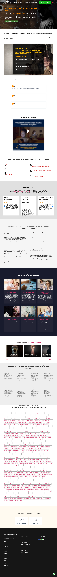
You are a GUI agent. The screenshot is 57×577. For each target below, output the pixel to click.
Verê (9, 463)
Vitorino (37, 463)
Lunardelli (12, 478)
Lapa (44, 418)
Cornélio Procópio (49, 418)
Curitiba (5, 413)
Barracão (34, 452)
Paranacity (19, 448)
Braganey (47, 472)
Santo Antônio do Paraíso (27, 498)
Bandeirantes (39, 424)
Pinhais (5, 563)
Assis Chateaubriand (47, 422)
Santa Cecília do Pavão (28, 489)
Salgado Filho (32, 487)
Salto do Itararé (34, 476)
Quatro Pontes (39, 483)
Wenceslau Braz (19, 431)
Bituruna (31, 435)
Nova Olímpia (50, 468)
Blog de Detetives (12, 40)
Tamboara (50, 474)
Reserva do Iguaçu (11, 459)
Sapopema (6, 465)
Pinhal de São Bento (19, 494)
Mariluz (31, 452)
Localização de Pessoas (25, 546)
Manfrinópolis (10, 496)
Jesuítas (33, 457)
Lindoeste (34, 478)
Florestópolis (12, 452)
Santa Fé (20, 446)
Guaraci (30, 472)
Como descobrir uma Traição (45, 2)
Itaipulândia (42, 448)
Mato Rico (6, 491)
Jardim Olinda (19, 500)
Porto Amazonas (7, 478)
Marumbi (29, 478)
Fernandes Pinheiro (26, 470)
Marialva (10, 422)
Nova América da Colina (8, 489)
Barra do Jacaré (7, 494)
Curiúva (42, 437)
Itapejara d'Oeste (26, 446)
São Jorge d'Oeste (7, 455)
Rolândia (9, 418)
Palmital (31, 442)
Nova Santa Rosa (39, 457)
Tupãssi (5, 459)
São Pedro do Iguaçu (26, 468)
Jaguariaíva (15, 422)
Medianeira (13, 420)
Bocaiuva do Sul (7, 444)
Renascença (46, 463)
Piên (20, 444)
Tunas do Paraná (37, 455)
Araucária (5, 558)
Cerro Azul (26, 433)
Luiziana (5, 463)
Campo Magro (6, 426)
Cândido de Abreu (48, 437)
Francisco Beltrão (29, 416)
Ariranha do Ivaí (19, 498)
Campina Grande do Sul (30, 420)
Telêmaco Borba (49, 416)
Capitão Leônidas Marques (8, 437)
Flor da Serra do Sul (46, 478)
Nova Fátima (48, 457)
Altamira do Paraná (36, 498)
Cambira (33, 459)
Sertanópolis (36, 435)
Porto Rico (15, 496)
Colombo (42, 413)
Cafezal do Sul (29, 483)
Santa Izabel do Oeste (28, 439)
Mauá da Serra (6, 452)
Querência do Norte (48, 444)
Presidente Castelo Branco (8, 474)
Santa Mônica (13, 485)
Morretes (27, 435)
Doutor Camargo (7, 468)
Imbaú (40, 442)
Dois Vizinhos (41, 420)
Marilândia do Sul (24, 455)
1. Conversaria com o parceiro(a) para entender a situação (28, 59)
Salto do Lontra (16, 439)
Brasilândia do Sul (39, 494)
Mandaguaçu (6, 429)
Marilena (16, 463)
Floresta (51, 463)
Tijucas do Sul (6, 435)
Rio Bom (46, 491)
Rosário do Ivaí (21, 478)
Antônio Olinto (38, 461)
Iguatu (44, 496)
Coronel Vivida (44, 429)
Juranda (49, 461)
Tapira (22, 472)
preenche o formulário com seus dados (22, 191)
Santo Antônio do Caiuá (48, 494)
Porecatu (17, 444)
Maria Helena (15, 470)
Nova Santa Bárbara (37, 481)
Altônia (15, 429)
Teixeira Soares (41, 444)
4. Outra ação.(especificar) (22, 69)
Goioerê (11, 426)
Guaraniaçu (35, 444)
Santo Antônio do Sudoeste (9, 431)
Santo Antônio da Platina (21, 420)
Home (22, 539)
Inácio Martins (15, 450)
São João (39, 452)
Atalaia (22, 485)
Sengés (25, 431)
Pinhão (20, 424)
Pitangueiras (29, 491)
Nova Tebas (20, 470)
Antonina (48, 431)
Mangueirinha (17, 435)
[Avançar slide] (50, 359)
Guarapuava (47, 413)
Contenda (12, 433)
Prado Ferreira (17, 487)
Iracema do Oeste (39, 496)
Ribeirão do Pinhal (45, 442)
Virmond (34, 483)
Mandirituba (46, 426)
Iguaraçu (15, 481)
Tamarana (10, 439)
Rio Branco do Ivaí (17, 483)
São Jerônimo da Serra (8, 450)
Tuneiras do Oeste (12, 457)
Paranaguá (5, 556)
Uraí (35, 448)
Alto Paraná (22, 439)
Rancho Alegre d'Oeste (31, 494)
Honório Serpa (40, 474)
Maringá (13, 413)
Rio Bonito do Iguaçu (16, 442)
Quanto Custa (27, 2)
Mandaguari (24, 422)
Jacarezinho (47, 420)
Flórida (25, 494)
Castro (5, 418)
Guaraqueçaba (6, 461)
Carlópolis (40, 439)
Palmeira (40, 422)
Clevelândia (22, 435)
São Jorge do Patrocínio (35, 470)
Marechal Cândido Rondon (29, 418)
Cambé (5, 416)
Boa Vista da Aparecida (14, 461)
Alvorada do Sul (24, 448)
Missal (41, 450)
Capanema (38, 431)
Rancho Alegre (6, 487)
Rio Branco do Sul (15, 424)
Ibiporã (22, 418)
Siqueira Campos (27, 429)
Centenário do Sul (36, 450)
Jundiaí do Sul (46, 489)
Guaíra (5, 424)
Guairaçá (25, 465)
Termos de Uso (23, 550)
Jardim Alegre (31, 448)
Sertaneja (20, 474)
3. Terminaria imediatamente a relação (24, 66)
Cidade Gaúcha (25, 444)
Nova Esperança (25, 426)
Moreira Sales (6, 446)
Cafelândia (16, 433)
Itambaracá (21, 465)
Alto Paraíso (13, 494)
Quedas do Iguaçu (35, 422)
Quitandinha (43, 431)
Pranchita (46, 474)
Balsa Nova (12, 444)
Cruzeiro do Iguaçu (29, 481)
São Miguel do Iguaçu (32, 426)
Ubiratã (32, 429)
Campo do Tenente (18, 459)
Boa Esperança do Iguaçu (22, 496)
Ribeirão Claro (46, 450)
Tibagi (49, 429)
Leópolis (18, 485)
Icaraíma (29, 459)
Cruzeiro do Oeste (38, 429)
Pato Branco (39, 416)
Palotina (34, 424)
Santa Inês (6, 500)
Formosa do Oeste (31, 465)
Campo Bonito (42, 485)
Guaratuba (6, 422)
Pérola (38, 448)
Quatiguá (33, 461)
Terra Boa (39, 433)
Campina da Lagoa (46, 439)
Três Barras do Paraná (14, 446)
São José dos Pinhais (29, 413)
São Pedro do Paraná (31, 496)
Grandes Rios (42, 470)
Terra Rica (12, 435)
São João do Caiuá (40, 468)
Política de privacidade (24, 552)
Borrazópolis (16, 465)
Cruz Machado (6, 433)
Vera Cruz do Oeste (27, 457)
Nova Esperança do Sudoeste (17, 476)
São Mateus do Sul (7, 420)
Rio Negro (29, 422)
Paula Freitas (33, 468)
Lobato (17, 478)
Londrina (9, 413)
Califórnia (6, 457)
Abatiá (30, 461)
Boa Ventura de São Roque (40, 465)
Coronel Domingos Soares (23, 461)
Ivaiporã (31, 424)
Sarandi (17, 416)
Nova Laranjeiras (13, 448)
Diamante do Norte (7, 476)
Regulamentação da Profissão (25, 544)
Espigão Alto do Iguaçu (45, 481)
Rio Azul (23, 437)
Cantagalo (10, 442)
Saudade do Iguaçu (36, 472)
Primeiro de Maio (22, 450)
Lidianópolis (41, 489)
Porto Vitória (23, 483)
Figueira (46, 459)
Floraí (39, 476)
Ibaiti (44, 424)
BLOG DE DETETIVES (35, 343)
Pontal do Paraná (40, 426)
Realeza (47, 433)
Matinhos (19, 422)
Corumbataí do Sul (35, 491)
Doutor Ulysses (10, 472)
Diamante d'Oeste (30, 474)
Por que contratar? (24, 542)
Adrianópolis (19, 468)
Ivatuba (18, 491)
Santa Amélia (35, 489)
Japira (22, 476)
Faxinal (35, 433)
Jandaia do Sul (20, 429)
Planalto (5, 442)
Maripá (5, 472)
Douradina (42, 455)
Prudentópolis (36, 418)
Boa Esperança (6, 483)
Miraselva (41, 498)
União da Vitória (17, 418)
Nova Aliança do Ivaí (12, 500)
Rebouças (6, 439)
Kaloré (11, 483)
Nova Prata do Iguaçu (19, 452)
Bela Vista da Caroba (46, 487)
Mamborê (35, 442)
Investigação (20, 2)
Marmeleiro (35, 439)
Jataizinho (30, 444)
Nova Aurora (26, 452)
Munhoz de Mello (7, 485)
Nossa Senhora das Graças (47, 483)
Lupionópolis (44, 476)
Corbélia (43, 433)
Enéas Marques (13, 468)
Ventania (38, 446)
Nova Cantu (16, 474)
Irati (12, 418)
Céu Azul (42, 446)
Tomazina (24, 459)
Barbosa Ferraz (6, 448)
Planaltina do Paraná (21, 481)
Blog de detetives (34, 2)
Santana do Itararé (28, 476)
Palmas (41, 418)
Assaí (39, 437)
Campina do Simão (28, 485)
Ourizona (21, 489)
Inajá (50, 491)
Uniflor (5, 496)
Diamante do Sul (16, 489)
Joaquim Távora (32, 446)
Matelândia (21, 433)
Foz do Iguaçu (37, 413)
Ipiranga (27, 437)
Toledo (5, 560)
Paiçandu (36, 420)
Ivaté (43, 457)
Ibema (46, 465)
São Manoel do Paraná (12, 498)
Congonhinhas (30, 455)
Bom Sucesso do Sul (12, 491)
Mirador (5, 498)
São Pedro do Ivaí (29, 450)
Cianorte (44, 416)
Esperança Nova (47, 498)
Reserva (50, 426)
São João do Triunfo (33, 437)
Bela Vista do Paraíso (17, 437)
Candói (44, 435)
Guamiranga (48, 455)
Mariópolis (11, 465)
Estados (14, 2)
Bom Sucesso (21, 463)
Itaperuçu (15, 426)
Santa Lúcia (48, 485)
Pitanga (47, 424)
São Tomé (6, 470)
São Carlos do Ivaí (32, 463)
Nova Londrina (26, 442)
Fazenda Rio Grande (11, 416)
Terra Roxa (31, 433)
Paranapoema (42, 491)
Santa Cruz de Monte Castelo (41, 459)
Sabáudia (41, 463)
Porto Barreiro (23, 491)
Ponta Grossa (18, 413)
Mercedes (26, 472)
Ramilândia (6, 481)
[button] (52, 206)
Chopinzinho (29, 431)
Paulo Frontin (45, 461)
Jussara (26, 463)
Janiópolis (35, 474)
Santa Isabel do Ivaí (19, 457)
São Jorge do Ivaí (17, 472)
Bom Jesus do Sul (39, 487)
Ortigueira (11, 429)
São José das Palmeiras (25, 487)
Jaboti (24, 474)
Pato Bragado (48, 470)
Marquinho (11, 481)
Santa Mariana (47, 446)
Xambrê (10, 470)
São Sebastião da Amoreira (16, 455)
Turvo (22, 442)
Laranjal (45, 468)
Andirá (15, 431)
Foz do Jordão (39, 478)
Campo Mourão (22, 416)
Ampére (34, 431)
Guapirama (12, 487)
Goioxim (12, 463)
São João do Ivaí (45, 452)
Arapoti (20, 426)
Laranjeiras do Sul (25, 424)
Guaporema (48, 496)
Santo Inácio (42, 472)
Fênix (26, 478)
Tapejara (40, 435)
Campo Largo (6, 565)
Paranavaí (34, 416)
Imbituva (9, 424)
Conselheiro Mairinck (35, 485)
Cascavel (23, 413)
